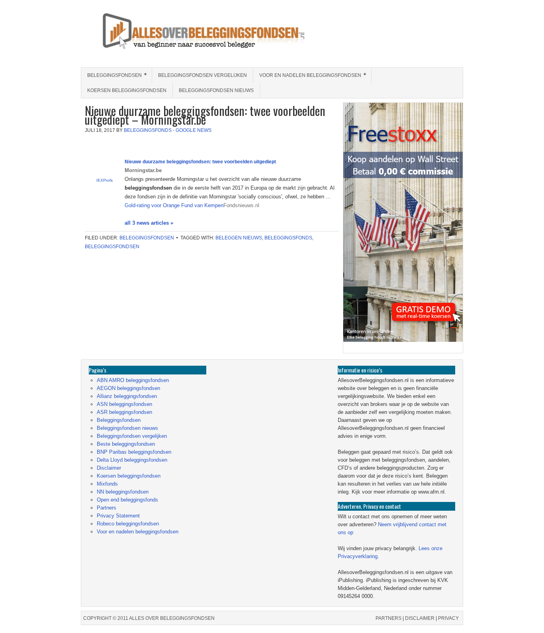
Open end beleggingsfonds (127, 500)
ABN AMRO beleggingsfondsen (133, 380)
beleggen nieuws (238, 238)
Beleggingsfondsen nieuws (216, 90)
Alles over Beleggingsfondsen (138, 38)
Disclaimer (109, 468)
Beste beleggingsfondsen (126, 444)
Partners (106, 508)
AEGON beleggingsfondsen (128, 388)
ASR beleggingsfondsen (124, 412)
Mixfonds (107, 484)
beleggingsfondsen (112, 246)
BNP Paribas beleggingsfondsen (134, 452)
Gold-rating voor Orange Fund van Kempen (174, 205)
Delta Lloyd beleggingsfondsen (132, 460)
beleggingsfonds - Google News (167, 130)
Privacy (448, 618)
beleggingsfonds (288, 238)
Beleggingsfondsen (111, 75)
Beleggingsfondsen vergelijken (202, 75)
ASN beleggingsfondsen (124, 404)
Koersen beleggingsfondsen (126, 90)
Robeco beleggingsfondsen (128, 524)
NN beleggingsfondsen (123, 492)
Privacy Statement (118, 516)
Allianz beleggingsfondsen (127, 396)
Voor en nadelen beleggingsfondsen (307, 75)
